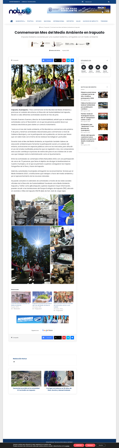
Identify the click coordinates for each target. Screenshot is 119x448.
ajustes (67, 446)
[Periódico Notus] (20, 11)
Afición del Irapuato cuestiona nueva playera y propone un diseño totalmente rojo (88, 139)
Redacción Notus (55, 50)
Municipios (20, 21)
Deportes (70, 21)
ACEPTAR (79, 445)
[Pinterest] (64, 60)
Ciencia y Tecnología (29, 2)
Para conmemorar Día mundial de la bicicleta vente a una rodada (63, 305)
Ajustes (101, 445)
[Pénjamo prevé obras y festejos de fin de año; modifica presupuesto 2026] (103, 94)
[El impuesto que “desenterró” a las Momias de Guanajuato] (103, 127)
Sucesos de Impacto (90, 21)
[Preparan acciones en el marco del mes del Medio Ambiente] (42, 297)
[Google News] (47, 330)
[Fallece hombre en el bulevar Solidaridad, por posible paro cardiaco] (103, 105)
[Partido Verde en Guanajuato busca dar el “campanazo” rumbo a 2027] (103, 116)
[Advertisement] (42, 348)
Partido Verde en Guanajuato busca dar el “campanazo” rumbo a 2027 (88, 117)
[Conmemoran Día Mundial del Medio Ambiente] (21, 297)
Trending (104, 21)
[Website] (14, 362)
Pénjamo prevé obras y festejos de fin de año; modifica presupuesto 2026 (88, 95)
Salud (78, 21)
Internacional (58, 21)
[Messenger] (72, 60)
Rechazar (90, 445)
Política (30, 21)
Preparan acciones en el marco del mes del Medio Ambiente (42, 304)
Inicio (41, 27)
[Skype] (68, 60)
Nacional (47, 21)
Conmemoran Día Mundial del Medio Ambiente (20, 304)
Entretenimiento (14, 2)
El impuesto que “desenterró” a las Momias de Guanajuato (87, 127)
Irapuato (47, 27)
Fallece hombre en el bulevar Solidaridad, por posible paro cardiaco (88, 106)
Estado (38, 21)
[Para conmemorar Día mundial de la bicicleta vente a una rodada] (63, 297)
